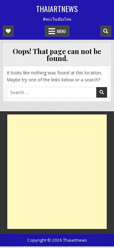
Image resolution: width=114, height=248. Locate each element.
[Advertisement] (57, 171)
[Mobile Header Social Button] (8, 31)
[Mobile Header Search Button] (105, 31)
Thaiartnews (57, 8)
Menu (61, 31)
